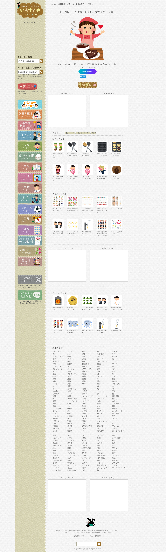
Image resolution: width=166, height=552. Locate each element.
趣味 (54, 359)
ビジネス (100, 354)
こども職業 (116, 438)
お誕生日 (56, 421)
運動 (84, 379)
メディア (85, 401)
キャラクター (102, 361)
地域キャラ (57, 445)
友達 (84, 374)
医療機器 (85, 364)
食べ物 (114, 356)
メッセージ (116, 404)
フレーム (115, 426)
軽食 (54, 376)
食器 (99, 401)
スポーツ (70, 359)
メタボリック (58, 416)
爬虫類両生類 (87, 426)
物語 (114, 394)
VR (98, 448)
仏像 (84, 440)
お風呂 (84, 391)
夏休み (114, 399)
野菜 (84, 376)
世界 (99, 384)
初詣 (114, 440)
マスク (69, 394)
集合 (114, 416)
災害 (69, 376)
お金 (69, 354)
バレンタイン (83, 133)
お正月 (99, 376)
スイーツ (70, 133)
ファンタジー (117, 384)
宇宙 (69, 421)
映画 (99, 404)
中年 (69, 404)
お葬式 (69, 416)
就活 (99, 386)
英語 (84, 421)
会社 (54, 354)
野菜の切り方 (58, 460)
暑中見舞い (101, 458)
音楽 (69, 366)
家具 (99, 369)
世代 (84, 438)
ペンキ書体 (57, 470)
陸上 (114, 458)
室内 (84, 418)
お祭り (114, 401)
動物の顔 (56, 455)
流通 (99, 418)
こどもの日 (86, 448)
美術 (69, 381)
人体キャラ (57, 438)
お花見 (69, 438)
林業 (69, 448)
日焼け (99, 450)
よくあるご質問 (78, 4)
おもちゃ (56, 361)
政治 (54, 404)
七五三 (69, 468)
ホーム (53, 4)
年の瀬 (55, 443)
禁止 (114, 445)
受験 (54, 379)
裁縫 (114, 435)
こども (69, 351)
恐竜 (99, 445)
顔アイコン (71, 465)
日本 (99, 366)
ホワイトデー (87, 458)
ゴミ (69, 406)
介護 (54, 396)
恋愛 (69, 379)
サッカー (115, 421)
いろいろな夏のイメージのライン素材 (102, 210)
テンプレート (72, 401)
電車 (54, 406)
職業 (84, 351)
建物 (84, 359)
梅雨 (84, 413)
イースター (86, 465)
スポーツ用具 (72, 399)
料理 (94, 133)
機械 (99, 364)
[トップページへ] (29, 18)
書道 (84, 450)
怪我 (54, 401)
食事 (69, 371)
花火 (99, 440)
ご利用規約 (77, 536)
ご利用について (64, 4)
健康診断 (100, 426)
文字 (114, 361)
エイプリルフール (119, 468)
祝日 (54, 450)
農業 (99, 409)
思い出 (84, 416)
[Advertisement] (30, 38)
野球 (54, 423)
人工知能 (70, 440)
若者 (99, 371)
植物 (84, 389)
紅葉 (54, 448)
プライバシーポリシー (88, 536)
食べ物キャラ (117, 411)
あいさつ (100, 435)
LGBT (84, 453)
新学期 (69, 443)
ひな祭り (70, 463)
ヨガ (114, 453)
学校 (114, 354)
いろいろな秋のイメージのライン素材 (87, 210)
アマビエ (115, 463)
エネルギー (57, 409)
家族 (69, 361)
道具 (84, 354)
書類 (84, 399)
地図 (99, 438)
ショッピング (58, 366)
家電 (84, 361)
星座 (69, 460)
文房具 (55, 391)
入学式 (99, 443)
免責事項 (98, 536)
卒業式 (55, 426)
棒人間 (99, 413)
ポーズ (114, 351)
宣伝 (84, 470)
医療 (69, 356)
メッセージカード (104, 468)
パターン (100, 463)
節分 (54, 453)
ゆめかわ (115, 460)
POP (99, 411)
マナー (55, 371)
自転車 (114, 409)
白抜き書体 (71, 470)
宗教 (114, 406)
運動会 (55, 418)
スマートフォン (88, 369)
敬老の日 (56, 463)
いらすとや (84, 549)
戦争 (84, 384)
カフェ (114, 418)
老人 (114, 369)
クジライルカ (72, 453)
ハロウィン (101, 428)
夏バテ (69, 426)
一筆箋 (114, 465)
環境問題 (115, 396)
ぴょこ (55, 431)
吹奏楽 (69, 423)
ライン (84, 431)
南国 (69, 396)
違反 (99, 356)
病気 (99, 351)
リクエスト (57, 351)
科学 (114, 379)
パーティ (70, 369)
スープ (84, 443)
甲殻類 (55, 440)
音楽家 (69, 445)
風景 (69, 386)
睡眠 (99, 381)
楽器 (84, 406)
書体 (84, 468)
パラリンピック (73, 455)
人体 (114, 376)
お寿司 (84, 411)
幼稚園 (69, 409)
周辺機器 (115, 413)
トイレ (84, 423)
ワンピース (86, 460)
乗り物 (84, 371)
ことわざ (56, 458)
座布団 (84, 404)
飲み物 (84, 366)
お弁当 (114, 428)
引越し (84, 409)
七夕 (69, 458)
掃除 (84, 381)
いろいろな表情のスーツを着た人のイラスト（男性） (102, 233)
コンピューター (58, 369)
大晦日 (84, 455)
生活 (54, 374)
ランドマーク (102, 396)
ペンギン (100, 453)
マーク (114, 364)
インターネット (73, 374)
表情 (54, 381)
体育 (69, 413)
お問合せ (90, 4)
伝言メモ (56, 465)
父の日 (114, 448)
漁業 (69, 435)
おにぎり (115, 455)
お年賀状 (56, 394)
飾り (69, 411)
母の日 (114, 450)
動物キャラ (71, 364)
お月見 (84, 463)
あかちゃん (71, 389)
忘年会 (84, 445)
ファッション (58, 356)
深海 (54, 435)
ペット (55, 384)
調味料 (84, 394)
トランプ (56, 468)
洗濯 (84, 428)
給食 (114, 443)
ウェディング (87, 396)
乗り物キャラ (102, 455)
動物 (114, 371)
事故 (84, 356)
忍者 (69, 450)
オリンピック (58, 411)
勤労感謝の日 (102, 465)
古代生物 (100, 431)
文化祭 (69, 431)
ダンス (55, 413)
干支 (114, 391)
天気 (69, 428)
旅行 (114, 359)
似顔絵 (114, 381)
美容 (69, 384)
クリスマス (101, 399)
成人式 (99, 460)
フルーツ (100, 391)
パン (99, 406)
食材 (69, 391)
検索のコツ (35, 91)
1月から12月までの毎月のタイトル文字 (72, 210)
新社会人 (56, 428)
